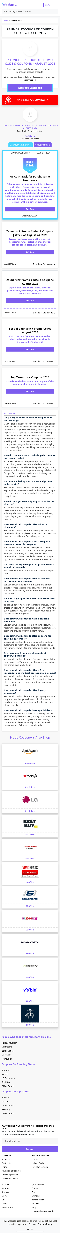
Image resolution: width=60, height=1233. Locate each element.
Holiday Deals (38, 1163)
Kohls (4, 1203)
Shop (34, 1207)
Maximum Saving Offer (21, 144)
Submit (30, 1149)
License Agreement (10, 1174)
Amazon (5, 1070)
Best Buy (6, 1082)
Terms (34, 1192)
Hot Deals (36, 1159)
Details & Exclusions (43, 264)
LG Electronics (8, 1078)
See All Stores (7, 1207)
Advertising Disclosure (11, 1170)
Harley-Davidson (9, 1043)
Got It (30, 1229)
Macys (4, 1195)
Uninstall (35, 1195)
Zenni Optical (8, 1051)
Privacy (35, 1188)
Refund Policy (38, 1199)
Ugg (3, 1199)
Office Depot (8, 1086)
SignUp (47, 5)
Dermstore (7, 1046)
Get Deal (30, 209)
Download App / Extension (43, 1211)
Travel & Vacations (40, 1167)
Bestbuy (5, 1192)
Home (5, 20)
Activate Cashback (30, 87)
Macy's (5, 1074)
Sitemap (35, 1203)
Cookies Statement (10, 1178)
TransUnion (7, 1059)
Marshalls (6, 1054)
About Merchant (42, 144)
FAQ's (4, 1167)
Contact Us (6, 1163)
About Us (6, 1159)
